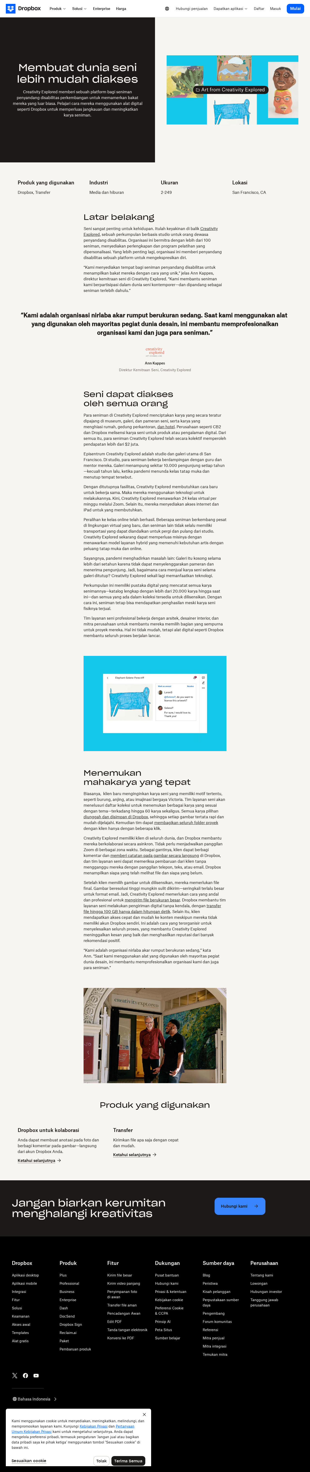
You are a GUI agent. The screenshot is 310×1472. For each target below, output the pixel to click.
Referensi (210, 1330)
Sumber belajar (167, 1338)
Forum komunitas (217, 1322)
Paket (64, 1341)
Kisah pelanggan (217, 1292)
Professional (69, 1283)
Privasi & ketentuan (170, 1292)
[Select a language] (167, 9)
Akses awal (21, 1324)
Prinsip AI (162, 1322)
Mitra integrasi (214, 1346)
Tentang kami (261, 1275)
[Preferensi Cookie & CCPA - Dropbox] (78, 1437)
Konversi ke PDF (120, 1338)
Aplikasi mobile (24, 1283)
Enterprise (68, 1300)
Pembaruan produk (75, 1349)
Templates (20, 1333)
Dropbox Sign (71, 1324)
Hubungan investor (266, 1292)
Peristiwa (210, 1283)
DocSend (67, 1316)
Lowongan (259, 1283)
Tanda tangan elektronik (127, 1330)
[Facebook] (25, 1375)
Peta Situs (163, 1330)
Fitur (16, 1300)
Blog (206, 1275)
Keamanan (21, 1316)
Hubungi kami (166, 1283)
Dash (64, 1308)
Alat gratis (20, 1341)
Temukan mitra (215, 1354)
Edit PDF (114, 1322)
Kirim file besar (119, 1275)
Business (67, 1292)
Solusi (17, 1308)
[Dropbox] (26, 9)
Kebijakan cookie (169, 1300)
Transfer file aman (122, 1305)
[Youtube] (36, 1375)
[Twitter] (15, 1375)
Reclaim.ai (68, 1333)
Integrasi (19, 1292)
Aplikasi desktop (25, 1275)
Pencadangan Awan (123, 1313)
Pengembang (214, 1313)
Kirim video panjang (123, 1283)
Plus (63, 1275)
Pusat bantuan (167, 1275)
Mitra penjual (214, 1338)
